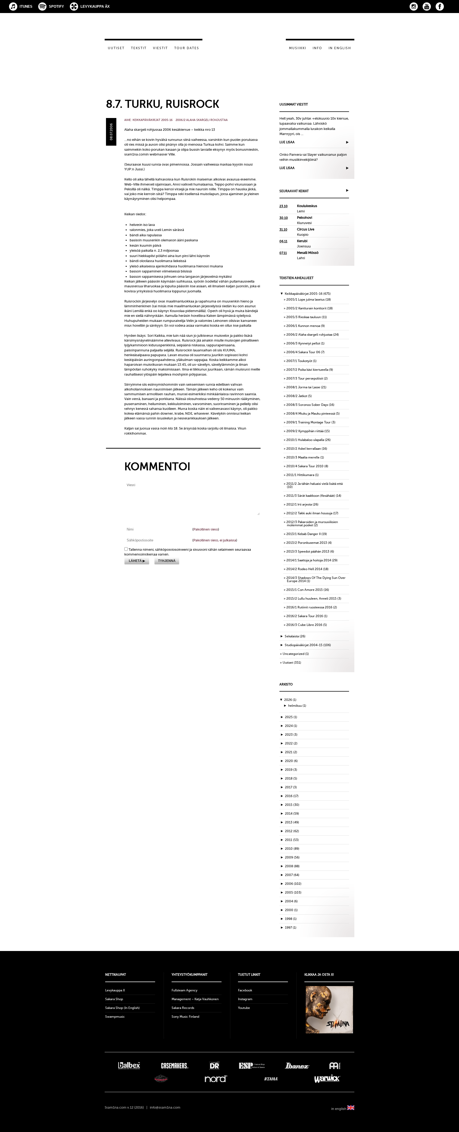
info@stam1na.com (165, 1107)
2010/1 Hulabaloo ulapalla (305, 440)
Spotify (56, 7)
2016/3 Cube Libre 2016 (304, 625)
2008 (292, 866)
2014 (292, 813)
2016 (292, 796)
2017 (291, 787)
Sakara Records (183, 1008)
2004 (291, 901)
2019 (291, 770)
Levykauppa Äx (95, 7)
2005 (293, 892)
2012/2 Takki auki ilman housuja (309, 513)
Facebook (440, 6)
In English (340, 48)
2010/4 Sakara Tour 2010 (305, 466)
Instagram (414, 6)
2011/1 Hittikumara (300, 475)
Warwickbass (327, 1078)
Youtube (244, 1008)
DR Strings (214, 1065)
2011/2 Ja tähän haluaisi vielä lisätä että (314, 484)
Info (317, 48)
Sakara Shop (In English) (122, 1008)
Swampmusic (115, 1017)
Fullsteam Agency (184, 990)
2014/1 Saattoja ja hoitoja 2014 (308, 560)
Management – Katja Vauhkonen (195, 999)
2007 (292, 875)
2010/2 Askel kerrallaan (303, 449)
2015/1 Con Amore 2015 (304, 590)
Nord (216, 1078)
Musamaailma (161, 1078)
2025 (291, 717)
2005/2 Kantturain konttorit (306, 308)
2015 (292, 805)
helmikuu (297, 706)
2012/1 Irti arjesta (299, 504)
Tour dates (186, 48)
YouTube (427, 6)
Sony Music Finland (185, 1017)
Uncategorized (293, 654)
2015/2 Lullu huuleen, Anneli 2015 (311, 598)
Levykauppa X (115, 990)
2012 (292, 831)
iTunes (26, 7)
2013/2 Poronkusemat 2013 (306, 543)
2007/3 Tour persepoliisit (304, 378)
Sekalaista (292, 636)
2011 (292, 840)
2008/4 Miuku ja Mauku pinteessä (310, 413)
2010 (292, 849)
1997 (290, 927)
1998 (291, 919)
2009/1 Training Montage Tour (308, 422)
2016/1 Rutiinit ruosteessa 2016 (309, 607)
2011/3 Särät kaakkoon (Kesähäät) (310, 496)
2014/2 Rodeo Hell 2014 (304, 569)
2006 (293, 884)
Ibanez (297, 1065)
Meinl (335, 1065)
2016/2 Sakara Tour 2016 (304, 616)
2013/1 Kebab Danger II (303, 534)
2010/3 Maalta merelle (303, 457)
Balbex (129, 1065)
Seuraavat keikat (294, 191)
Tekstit (139, 48)
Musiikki (297, 48)
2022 (291, 743)
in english (339, 1109)
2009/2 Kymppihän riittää (305, 431)
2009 (292, 857)
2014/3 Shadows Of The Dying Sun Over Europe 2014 (316, 579)
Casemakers (174, 1065)
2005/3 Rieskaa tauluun (303, 317)
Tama (271, 1078)
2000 (291, 910)
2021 (291, 752)
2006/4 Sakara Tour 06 (303, 352)
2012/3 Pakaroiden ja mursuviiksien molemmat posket (312, 523)
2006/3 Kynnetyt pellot (303, 343)
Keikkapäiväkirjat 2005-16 (153, 120)
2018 (291, 778)
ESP (252, 1065)
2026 (290, 700)
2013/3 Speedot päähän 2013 (307, 551)
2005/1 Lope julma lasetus (305, 299)
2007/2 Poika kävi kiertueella (307, 370)
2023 (291, 735)
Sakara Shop (114, 999)
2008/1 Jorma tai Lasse (303, 387)
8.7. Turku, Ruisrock (162, 104)
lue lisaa (287, 142)
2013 (292, 822)
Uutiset (116, 48)
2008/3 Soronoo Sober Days (307, 405)
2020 (291, 761)
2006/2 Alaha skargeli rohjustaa (202, 120)
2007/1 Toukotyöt (299, 361)
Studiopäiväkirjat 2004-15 (303, 645)
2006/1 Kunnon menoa (303, 326)
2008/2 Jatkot (296, 396)
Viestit (160, 48)
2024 (291, 726)
